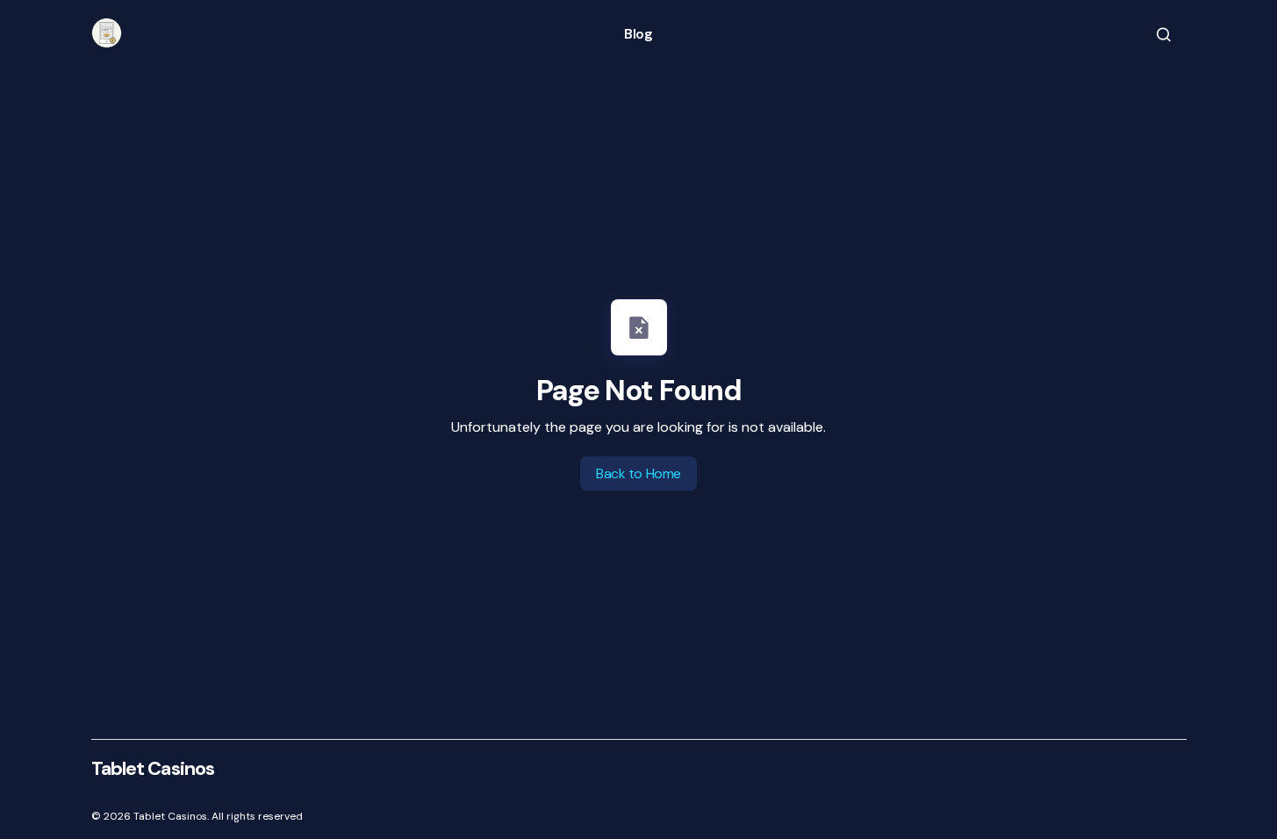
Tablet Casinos (153, 768)
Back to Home (638, 473)
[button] (1164, 34)
